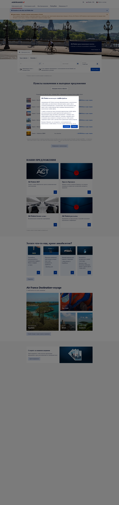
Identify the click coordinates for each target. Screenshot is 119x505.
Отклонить (66, 126)
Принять (74, 126)
